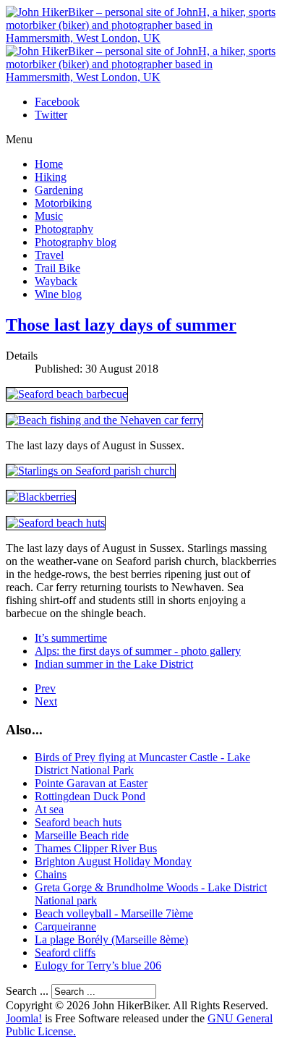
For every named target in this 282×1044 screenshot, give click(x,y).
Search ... (27, 991)
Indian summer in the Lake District (114, 664)
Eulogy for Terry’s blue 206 (98, 965)
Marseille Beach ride (82, 835)
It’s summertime (71, 638)
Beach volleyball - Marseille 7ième (114, 913)
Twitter (51, 115)
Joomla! (24, 1018)
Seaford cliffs (65, 952)
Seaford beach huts (78, 822)
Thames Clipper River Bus (96, 848)
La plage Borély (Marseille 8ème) (111, 939)
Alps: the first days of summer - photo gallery (138, 651)
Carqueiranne (65, 926)
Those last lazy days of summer (121, 324)
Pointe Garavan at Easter (91, 783)
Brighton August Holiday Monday (113, 861)
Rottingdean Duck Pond (90, 796)
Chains (51, 874)
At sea (49, 809)
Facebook (57, 102)
